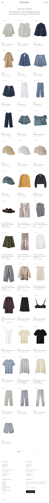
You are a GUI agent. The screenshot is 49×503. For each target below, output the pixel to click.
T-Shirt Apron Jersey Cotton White (7, 350)
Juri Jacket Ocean (20, 74)
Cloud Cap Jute (4, 164)
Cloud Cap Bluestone (5, 194)
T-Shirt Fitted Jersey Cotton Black (39, 350)
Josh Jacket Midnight (37, 44)
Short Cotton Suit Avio (5, 442)
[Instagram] (5, 492)
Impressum (4, 481)
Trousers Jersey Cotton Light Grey (39, 412)
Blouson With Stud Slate (38, 194)
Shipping (3, 488)
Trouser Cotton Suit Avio (22, 412)
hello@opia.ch (4, 475)
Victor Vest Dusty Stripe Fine (22, 44)
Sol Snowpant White (21, 104)
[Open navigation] (2, 2)
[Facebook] (2, 492)
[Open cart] (46, 2)
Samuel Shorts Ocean (37, 74)
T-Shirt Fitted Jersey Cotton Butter (23, 350)
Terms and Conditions (6, 490)
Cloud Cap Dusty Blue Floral (38, 164)
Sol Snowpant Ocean (37, 104)
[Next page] (37, 450)
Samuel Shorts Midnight (6, 104)
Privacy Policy (4, 486)
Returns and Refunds (6, 487)
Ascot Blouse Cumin (21, 194)
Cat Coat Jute (3, 74)
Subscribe (30, 491)
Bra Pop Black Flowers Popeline (39, 319)
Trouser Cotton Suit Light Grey (7, 412)
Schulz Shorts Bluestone (21, 134)
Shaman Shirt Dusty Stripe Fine (7, 44)
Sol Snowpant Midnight (5, 134)
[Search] (44, 2)
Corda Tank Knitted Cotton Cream (39, 287)
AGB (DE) (4, 483)
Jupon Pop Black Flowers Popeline (23, 319)
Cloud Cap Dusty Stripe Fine (22, 164)
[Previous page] (11, 450)
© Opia (4, 499)
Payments (4, 484)
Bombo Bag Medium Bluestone (39, 134)
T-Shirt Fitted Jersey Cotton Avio (7, 380)
